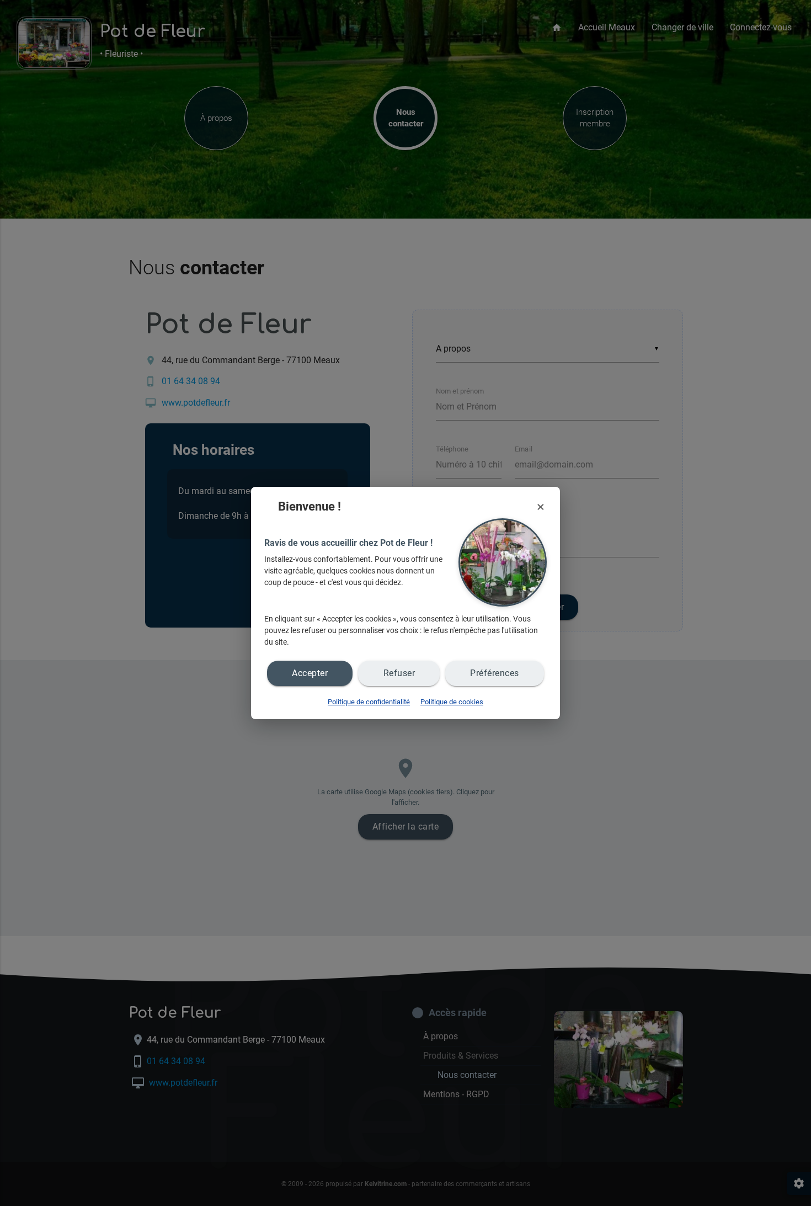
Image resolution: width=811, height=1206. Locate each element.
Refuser (399, 673)
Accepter (310, 673)
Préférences (494, 673)
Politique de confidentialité (369, 702)
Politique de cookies (451, 702)
